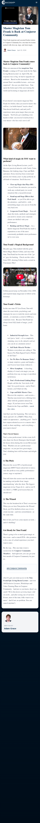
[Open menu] (36, 2)
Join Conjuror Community (17, 568)
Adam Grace (10, 628)
